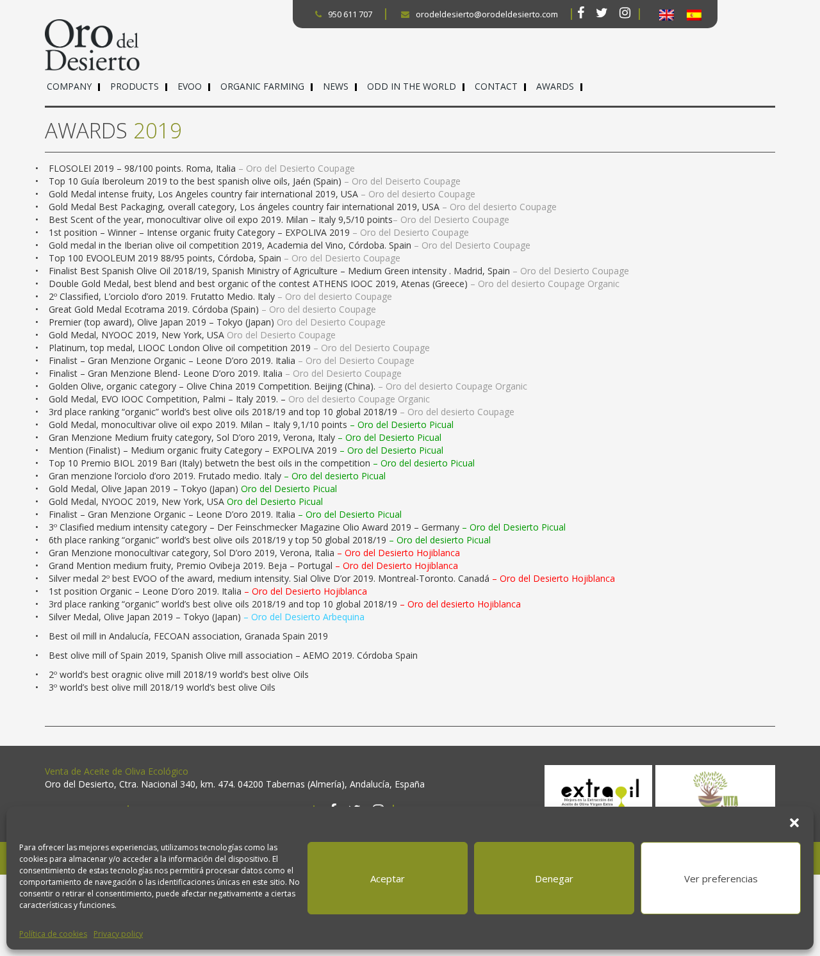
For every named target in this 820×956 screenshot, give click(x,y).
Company (69, 86)
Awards (555, 86)
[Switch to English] (666, 15)
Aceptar (387, 878)
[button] (794, 822)
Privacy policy (118, 933)
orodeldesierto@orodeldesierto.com (487, 14)
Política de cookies (53, 933)
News (335, 86)
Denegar (554, 878)
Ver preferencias (721, 878)
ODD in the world (411, 86)
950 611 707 (350, 14)
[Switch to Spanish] (694, 15)
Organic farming (262, 86)
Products (134, 86)
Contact (496, 86)
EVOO (189, 86)
